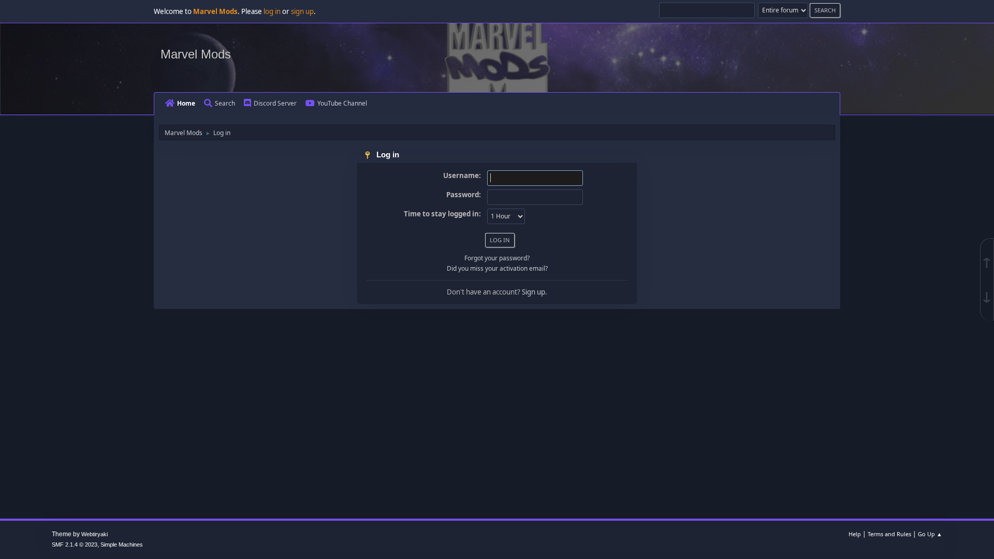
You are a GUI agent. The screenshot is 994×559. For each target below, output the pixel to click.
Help (855, 534)
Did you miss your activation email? (497, 268)
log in (272, 11)
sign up (302, 11)
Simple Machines (121, 544)
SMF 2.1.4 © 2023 (74, 544)
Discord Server (275, 103)
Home (186, 103)
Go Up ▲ (930, 534)
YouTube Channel (342, 103)
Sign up (533, 292)
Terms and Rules (889, 534)
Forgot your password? (497, 258)
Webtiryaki (94, 534)
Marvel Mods (195, 54)
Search (225, 103)
